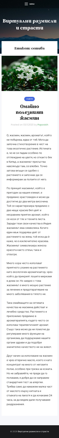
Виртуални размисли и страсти (33, 431)
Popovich (43, 124)
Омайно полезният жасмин (29, 112)
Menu (31, 4)
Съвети (29, 99)
